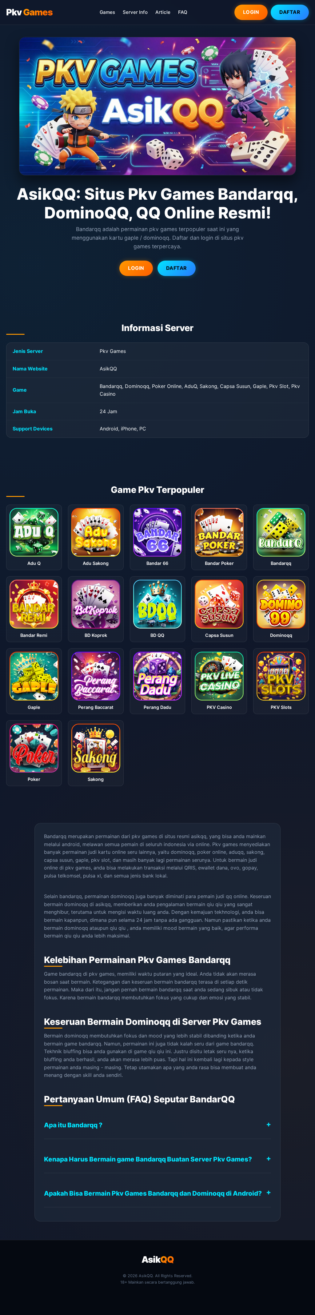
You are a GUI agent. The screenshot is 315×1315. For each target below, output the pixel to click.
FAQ (182, 12)
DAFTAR (176, 268)
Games (107, 12)
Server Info (135, 12)
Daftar (289, 12)
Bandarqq (55, 836)
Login (251, 12)
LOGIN (136, 268)
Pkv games (225, 844)
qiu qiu (214, 904)
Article (162, 12)
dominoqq (76, 928)
